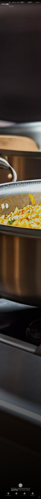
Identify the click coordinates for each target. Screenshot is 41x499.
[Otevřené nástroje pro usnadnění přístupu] (39, 497)
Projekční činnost (30, 2)
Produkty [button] (14, 2)
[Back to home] (5, 4)
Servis (18, 2)
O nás (9, 2)
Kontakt (37, 2)
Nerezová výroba (22, 2)
